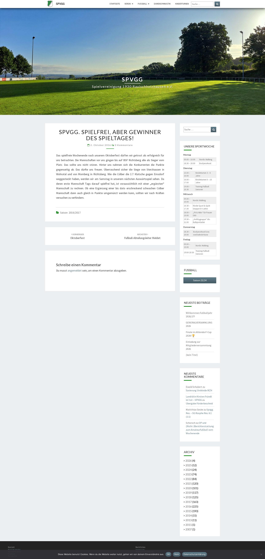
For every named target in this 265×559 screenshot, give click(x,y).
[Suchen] (217, 4)
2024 (188, 469)
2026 (188, 460)
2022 (188, 479)
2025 (188, 465)
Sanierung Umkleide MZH (199, 390)
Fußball (142, 3)
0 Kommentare (124, 145)
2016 (188, 506)
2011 (188, 524)
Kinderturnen (182, 3)
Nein (176, 554)
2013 (188, 520)
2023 (188, 474)
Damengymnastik (162, 3)
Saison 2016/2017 (70, 212)
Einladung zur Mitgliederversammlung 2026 (198, 345)
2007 (188, 529)
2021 (188, 483)
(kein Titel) (192, 354)
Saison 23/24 (199, 280)
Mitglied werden (14, 549)
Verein (128, 3)
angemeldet (75, 270)
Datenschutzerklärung (194, 554)
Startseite (114, 3)
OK (168, 554)
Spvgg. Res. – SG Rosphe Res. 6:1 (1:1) (199, 413)
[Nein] (261, 554)
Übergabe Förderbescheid (199, 403)
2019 (188, 492)
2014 (188, 515)
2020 (188, 488)
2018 (188, 497)
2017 (188, 501)
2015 (188, 511)
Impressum (140, 549)
